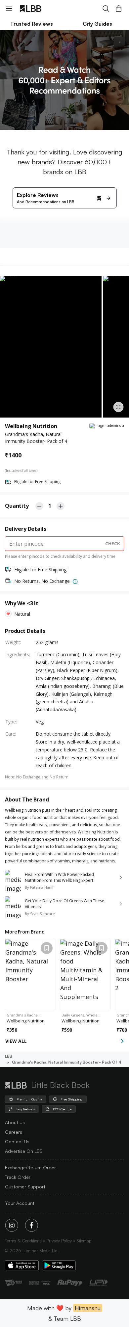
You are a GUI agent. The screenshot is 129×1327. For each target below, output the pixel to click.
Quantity (17, 505)
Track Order (17, 1177)
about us (15, 1122)
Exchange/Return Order (30, 1167)
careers (13, 1132)
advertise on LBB (24, 1151)
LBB (8, 1056)
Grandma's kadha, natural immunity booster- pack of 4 (66, 1062)
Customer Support (25, 1186)
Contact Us (17, 1141)
